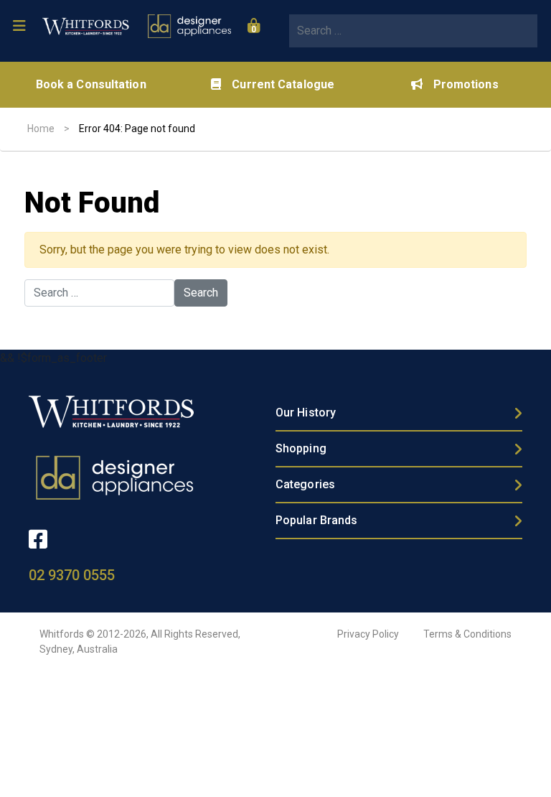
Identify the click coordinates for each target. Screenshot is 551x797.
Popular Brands (316, 520)
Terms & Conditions (467, 634)
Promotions (466, 84)
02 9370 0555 (72, 575)
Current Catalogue (283, 84)
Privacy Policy (368, 634)
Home (41, 128)
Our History (306, 412)
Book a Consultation (91, 84)
